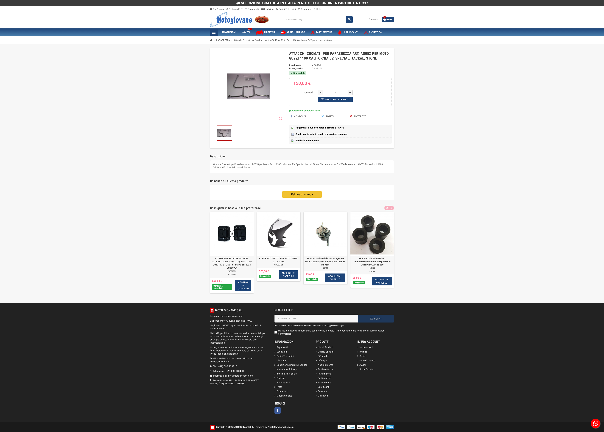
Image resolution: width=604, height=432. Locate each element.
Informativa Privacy (287, 369)
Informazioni (366, 347)
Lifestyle (322, 360)
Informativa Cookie (287, 373)
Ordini (362, 356)
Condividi (300, 116)
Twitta (329, 116)
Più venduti (323, 356)
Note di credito (367, 360)
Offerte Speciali (326, 351)
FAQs (279, 387)
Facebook (277, 410)
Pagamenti (253, 9)
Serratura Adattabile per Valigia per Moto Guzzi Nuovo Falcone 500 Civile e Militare (325, 261)
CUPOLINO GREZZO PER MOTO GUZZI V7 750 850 (278, 260)
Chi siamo (282, 360)
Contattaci (305, 9)
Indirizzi (363, 351)
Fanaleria (322, 391)
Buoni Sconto (366, 369)
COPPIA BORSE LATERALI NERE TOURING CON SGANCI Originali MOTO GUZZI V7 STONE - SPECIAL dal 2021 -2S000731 (232, 263)
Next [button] (391, 208)
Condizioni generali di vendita (292, 365)
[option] (231, 252)
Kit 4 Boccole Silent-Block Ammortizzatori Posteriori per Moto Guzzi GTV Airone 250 (372, 261)
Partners (281, 378)
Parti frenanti (324, 382)
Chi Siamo (218, 9)
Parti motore (324, 378)
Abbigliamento (325, 365)
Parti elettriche (325, 369)
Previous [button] (386, 208)
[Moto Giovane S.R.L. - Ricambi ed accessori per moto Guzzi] (239, 19)
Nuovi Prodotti (325, 347)
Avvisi (362, 365)
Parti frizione (324, 373)
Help (317, 9)
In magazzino (296, 68)
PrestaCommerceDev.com (281, 427)
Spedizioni (268, 9)
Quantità (309, 92)
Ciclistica (323, 395)
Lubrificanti (324, 387)
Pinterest (359, 116)
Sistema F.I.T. (235, 9)
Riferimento (295, 65)
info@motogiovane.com (240, 375)
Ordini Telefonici (287, 9)
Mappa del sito (284, 395)
